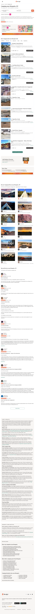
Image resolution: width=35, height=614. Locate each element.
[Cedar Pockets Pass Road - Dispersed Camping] (17, 112)
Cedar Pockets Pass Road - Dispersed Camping (19, 431)
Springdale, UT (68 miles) (23, 576)
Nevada (6, 4)
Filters (3, 40)
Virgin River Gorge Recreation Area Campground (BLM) (11, 369)
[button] (2, 1)
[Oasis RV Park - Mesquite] (17, 134)
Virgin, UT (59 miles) (22, 578)
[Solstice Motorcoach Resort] (17, 58)
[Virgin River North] (17, 123)
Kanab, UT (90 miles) (7, 576)
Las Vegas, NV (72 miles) (7, 575)
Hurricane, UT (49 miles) (23, 577)
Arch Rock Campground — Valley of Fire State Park (10, 353)
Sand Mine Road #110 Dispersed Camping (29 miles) (12, 547)
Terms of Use (29, 609)
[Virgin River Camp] (17, 101)
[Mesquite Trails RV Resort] (17, 47)
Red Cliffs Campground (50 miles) (9, 555)
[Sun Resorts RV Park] (17, 79)
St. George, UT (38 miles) (23, 575)
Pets (21, 40)
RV (10, 40)
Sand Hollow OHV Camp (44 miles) (9, 552)
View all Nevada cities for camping (8, 580)
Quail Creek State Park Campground (7, 400)
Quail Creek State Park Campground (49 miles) (11, 554)
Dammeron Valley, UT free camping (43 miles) (11, 569)
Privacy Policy (24, 609)
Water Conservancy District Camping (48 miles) (11, 553)
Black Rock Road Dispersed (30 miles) (9, 548)
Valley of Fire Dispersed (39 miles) (9, 551)
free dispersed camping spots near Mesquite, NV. (24, 536)
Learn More (4, 31)
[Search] (32, 11)
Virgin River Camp (13, 454)
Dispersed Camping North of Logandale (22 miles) (11, 546)
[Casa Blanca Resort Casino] (17, 69)
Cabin (18, 40)
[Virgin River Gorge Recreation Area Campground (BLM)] (17, 91)
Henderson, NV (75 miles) (7, 577)
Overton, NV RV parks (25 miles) (8, 570)
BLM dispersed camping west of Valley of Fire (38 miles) (12, 550)
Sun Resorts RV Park (4, 325)
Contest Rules (19, 609)
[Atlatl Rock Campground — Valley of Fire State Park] (17, 144)
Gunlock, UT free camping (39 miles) (9, 560)
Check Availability (30, 50)
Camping (2, 4)
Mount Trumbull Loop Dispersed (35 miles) (10, 549)
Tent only (7, 40)
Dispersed (14, 40)
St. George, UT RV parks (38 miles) (9, 561)
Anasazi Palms (3, 337)
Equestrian (25, 40)
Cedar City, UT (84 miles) (7, 578)
